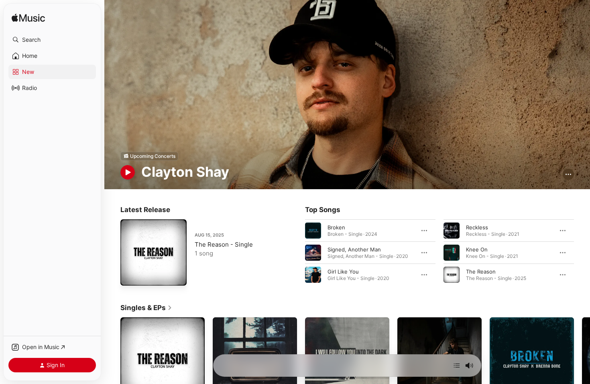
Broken (336, 227)
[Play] (127, 172)
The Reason (481, 271)
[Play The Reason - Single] (130, 276)
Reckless (477, 227)
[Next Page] (582, 252)
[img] (28, 18)
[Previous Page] (297, 252)
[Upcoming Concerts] (149, 156)
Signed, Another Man (354, 249)
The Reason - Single (224, 244)
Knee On (477, 249)
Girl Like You (343, 271)
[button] (52, 40)
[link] (146, 307)
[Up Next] (457, 365)
